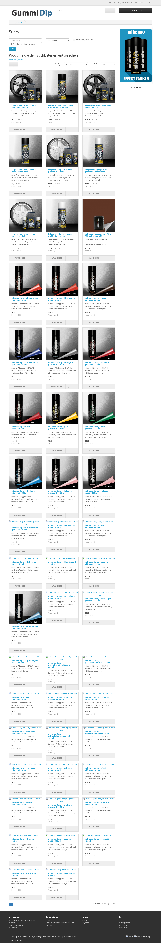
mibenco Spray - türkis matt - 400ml (24, 874)
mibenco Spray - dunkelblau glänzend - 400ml (24, 363)
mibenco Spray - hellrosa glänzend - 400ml (60, 492)
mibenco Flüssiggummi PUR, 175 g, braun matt (98, 235)
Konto (121, 920)
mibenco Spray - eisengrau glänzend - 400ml (60, 363)
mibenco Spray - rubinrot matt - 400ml (97, 698)
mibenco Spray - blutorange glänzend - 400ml (24, 299)
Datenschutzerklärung (16, 925)
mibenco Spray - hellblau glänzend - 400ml (23, 492)
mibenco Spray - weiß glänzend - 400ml (21, 803)
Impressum (13, 928)
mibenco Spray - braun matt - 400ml (61, 874)
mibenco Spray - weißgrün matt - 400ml (97, 803)
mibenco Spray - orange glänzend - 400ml (96, 563)
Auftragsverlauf (124, 923)
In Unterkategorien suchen (85, 40)
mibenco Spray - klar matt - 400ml (24, 840)
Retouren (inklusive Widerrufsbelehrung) (60, 923)
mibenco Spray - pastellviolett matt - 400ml (98, 661)
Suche (20, 22)
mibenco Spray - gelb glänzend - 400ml (58, 427)
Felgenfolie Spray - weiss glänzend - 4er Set (60, 170)
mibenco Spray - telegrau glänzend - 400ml (23, 769)
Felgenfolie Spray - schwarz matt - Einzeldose (24, 170)
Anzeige (94, 63)
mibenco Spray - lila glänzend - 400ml (62, 563)
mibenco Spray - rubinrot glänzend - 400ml (60, 698)
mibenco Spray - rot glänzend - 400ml (20, 698)
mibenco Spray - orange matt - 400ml (59, 840)
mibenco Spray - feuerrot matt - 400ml (23, 427)
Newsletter (123, 928)
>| (23, 904)
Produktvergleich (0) (16, 60)
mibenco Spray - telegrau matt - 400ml (60, 769)
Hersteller (85, 920)
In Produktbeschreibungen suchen (23, 44)
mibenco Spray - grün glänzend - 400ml (95, 427)
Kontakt (48, 920)
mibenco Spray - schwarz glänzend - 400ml (23, 732)
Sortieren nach (57, 64)
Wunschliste (123, 925)
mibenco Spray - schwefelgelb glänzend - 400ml (59, 736)
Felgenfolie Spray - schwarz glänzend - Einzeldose (61, 106)
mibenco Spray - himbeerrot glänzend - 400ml (24, 528)
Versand (12, 923)
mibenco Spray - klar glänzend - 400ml (95, 526)
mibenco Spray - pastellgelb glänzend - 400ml (98, 599)
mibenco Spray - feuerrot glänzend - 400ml (97, 363)
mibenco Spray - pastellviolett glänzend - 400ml (60, 665)
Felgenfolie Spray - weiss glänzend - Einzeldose (97, 170)
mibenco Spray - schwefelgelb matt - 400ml (97, 732)
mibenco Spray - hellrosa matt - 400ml (96, 492)
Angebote (85, 923)
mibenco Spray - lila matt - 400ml (97, 840)
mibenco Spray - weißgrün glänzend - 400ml (60, 806)
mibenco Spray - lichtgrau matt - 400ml (23, 563)
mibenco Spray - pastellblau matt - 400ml (61, 597)
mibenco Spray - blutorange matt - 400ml (61, 299)
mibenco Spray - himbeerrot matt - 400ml (61, 526)
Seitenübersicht (51, 925)
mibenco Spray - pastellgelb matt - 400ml (24, 661)
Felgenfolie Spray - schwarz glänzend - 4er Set (24, 106)
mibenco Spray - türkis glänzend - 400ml (96, 769)
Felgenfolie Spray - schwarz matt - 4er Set (98, 106)
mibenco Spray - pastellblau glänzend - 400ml (24, 627)
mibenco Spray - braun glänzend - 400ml (95, 299)
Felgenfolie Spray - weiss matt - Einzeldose (60, 235)
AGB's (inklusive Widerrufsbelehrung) (22, 920)
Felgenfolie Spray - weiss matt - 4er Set (23, 235)
